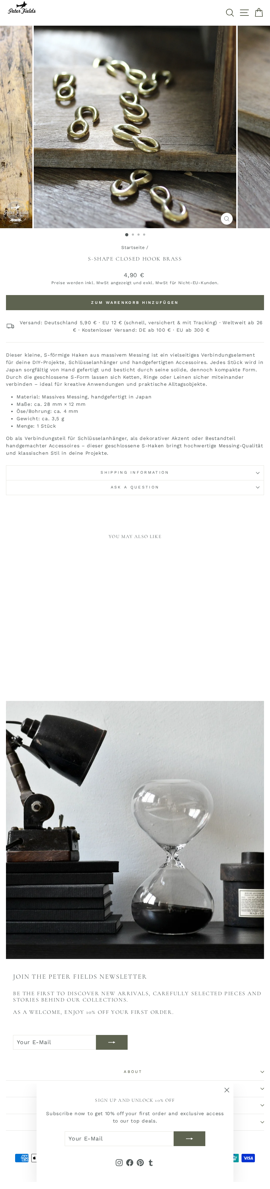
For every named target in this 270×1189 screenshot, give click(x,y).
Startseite (132, 247)
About (133, 1071)
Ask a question (135, 487)
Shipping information (135, 472)
